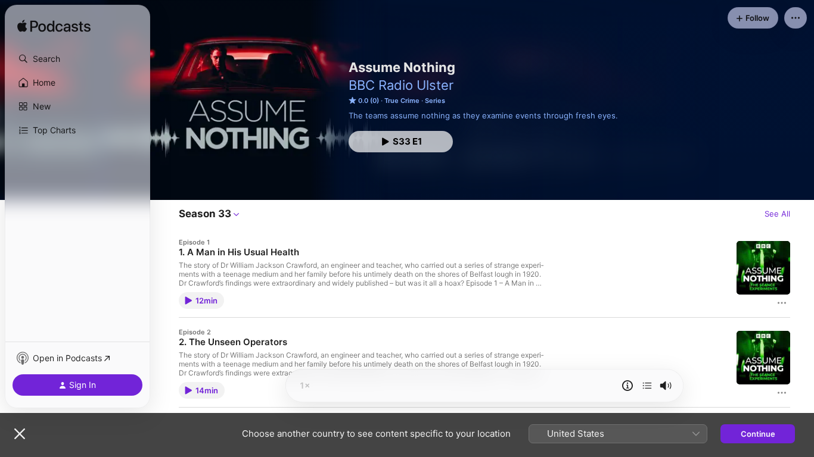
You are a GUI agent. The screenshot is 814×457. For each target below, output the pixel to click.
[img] (54, 27)
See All (777, 213)
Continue (758, 434)
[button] (77, 59)
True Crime (402, 100)
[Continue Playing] (647, 385)
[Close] (19, 433)
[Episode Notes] (627, 385)
